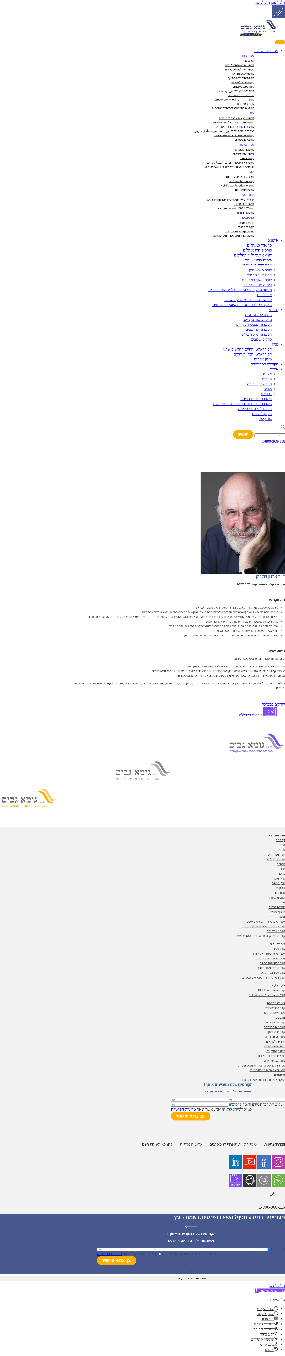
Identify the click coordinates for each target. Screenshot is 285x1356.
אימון (251, 113)
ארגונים (272, 240)
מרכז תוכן (279, 878)
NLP (251, 172)
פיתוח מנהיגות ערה (257, 285)
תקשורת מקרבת (246, 227)
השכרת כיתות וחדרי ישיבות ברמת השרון (242, 404)
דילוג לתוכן (277, 1285)
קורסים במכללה (251, 715)
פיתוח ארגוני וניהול (258, 260)
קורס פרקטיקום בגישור (242, 74)
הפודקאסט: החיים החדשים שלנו (247, 349)
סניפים (267, 379)
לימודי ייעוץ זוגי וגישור (243, 154)
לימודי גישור (248, 56)
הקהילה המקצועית (264, 364)
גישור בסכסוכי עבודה (243, 86)
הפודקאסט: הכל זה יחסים (253, 354)
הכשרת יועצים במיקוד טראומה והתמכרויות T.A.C (229, 200)
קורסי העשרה (247, 218)
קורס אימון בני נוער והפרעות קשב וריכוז (234, 127)
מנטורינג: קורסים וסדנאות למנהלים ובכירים (240, 290)
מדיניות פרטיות (277, 907)
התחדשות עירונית (258, 314)
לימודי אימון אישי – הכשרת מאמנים (236, 118)
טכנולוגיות (264, 295)
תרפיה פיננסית (246, 223)
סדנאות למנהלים (259, 245)
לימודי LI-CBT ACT (244, 204)
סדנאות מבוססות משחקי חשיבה (248, 300)
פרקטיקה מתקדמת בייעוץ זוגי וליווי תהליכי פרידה (229, 167)
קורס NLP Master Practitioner (237, 185)
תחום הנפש (248, 195)
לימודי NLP (278, 985)
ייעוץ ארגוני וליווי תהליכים (253, 255)
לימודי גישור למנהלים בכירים (239, 69)
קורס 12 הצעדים (245, 213)
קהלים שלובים (261, 339)
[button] (274, 1144)
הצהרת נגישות (277, 897)
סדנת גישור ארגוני (245, 104)
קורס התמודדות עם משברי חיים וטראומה (233, 235)
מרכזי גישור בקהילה (257, 319)
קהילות (281, 874)
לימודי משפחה (246, 144)
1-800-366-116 (273, 441)
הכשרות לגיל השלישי (256, 334)
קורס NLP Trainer (244, 190)
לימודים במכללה (266, 51)
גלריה (268, 389)
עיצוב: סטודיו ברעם (198, 1278)
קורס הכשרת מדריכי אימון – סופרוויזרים (234, 135)
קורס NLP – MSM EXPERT (240, 177)
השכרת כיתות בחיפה (256, 399)
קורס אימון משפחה (244, 139)
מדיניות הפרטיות (183, 1109)
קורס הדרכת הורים (244, 150)
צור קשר (265, 418)
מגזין (275, 344)
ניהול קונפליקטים (259, 275)
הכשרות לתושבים (258, 329)
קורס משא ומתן (260, 270)
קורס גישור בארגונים (257, 280)
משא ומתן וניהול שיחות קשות (239, 231)
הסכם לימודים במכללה (255, 409)
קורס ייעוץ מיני (247, 158)
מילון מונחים (263, 359)
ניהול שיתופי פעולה (257, 265)
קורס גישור (248, 61)
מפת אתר (279, 893)
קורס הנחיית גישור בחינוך (241, 78)
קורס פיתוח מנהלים (257, 250)
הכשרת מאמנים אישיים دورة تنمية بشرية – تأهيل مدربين (224, 131)
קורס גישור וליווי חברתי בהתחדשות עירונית (232, 108)
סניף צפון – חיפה (259, 384)
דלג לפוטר (262, 2)
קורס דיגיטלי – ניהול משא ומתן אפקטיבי (234, 99)
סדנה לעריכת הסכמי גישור (241, 95)
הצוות (267, 374)
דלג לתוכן (278, 2)
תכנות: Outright (182, 1278)
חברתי (273, 309)
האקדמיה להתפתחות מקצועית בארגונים (242, 305)
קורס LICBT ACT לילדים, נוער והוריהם (234, 208)
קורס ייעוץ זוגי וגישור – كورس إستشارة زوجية (230, 162)
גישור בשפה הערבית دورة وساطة (236, 91)
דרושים (266, 394)
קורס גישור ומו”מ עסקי (242, 82)
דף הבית (280, 840)
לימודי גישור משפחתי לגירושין (239, 65)
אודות (274, 369)
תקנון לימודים (262, 413)
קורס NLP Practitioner (241, 181)
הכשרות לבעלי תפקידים (254, 324)
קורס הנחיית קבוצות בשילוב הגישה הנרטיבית (231, 122)
